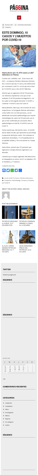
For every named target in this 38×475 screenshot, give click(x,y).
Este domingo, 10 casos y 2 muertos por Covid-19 (16, 36)
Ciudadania (8, 406)
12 (15, 368)
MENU (19, 18)
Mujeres (7, 419)
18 (10, 369)
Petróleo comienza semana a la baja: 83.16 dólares (27, 223)
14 (23, 368)
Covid (6, 178)
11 (10, 368)
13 (19, 368)
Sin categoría (9, 422)
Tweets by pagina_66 (9, 275)
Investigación (9, 412)
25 (10, 371)
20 (19, 369)
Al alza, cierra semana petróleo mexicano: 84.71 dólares (9, 249)
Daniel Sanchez (23, 189)
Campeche (8, 27)
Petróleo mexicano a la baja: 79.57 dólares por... (10, 223)
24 (5, 371)
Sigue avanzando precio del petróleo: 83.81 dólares (26, 249)
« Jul (4, 379)
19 (15, 369)
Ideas (7, 409)
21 (23, 369)
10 (5, 368)
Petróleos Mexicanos (26, 178)
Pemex (17, 178)
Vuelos (7, 425)
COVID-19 (11, 178)
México (7, 416)
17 (5, 369)
